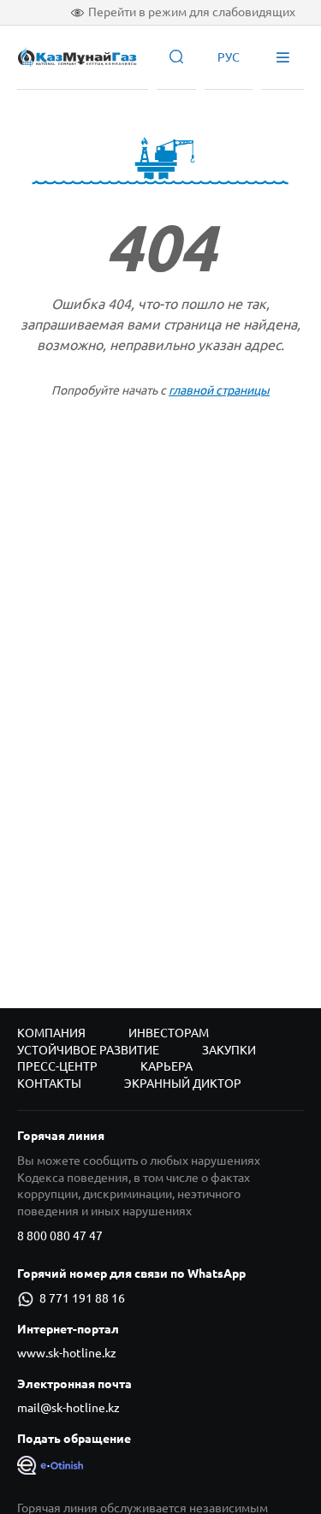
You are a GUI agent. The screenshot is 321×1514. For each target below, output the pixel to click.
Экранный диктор (182, 1083)
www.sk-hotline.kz (66, 1353)
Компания (51, 1033)
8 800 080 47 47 (60, 1236)
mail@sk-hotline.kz (68, 1408)
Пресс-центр (57, 1066)
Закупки (229, 1050)
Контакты (49, 1083)
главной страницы (219, 390)
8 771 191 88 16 (82, 1298)
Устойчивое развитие (88, 1050)
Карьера (166, 1066)
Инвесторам (168, 1033)
